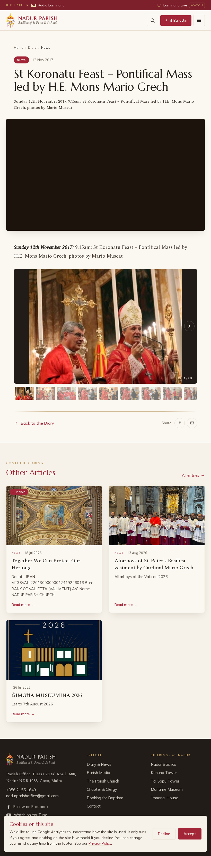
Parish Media (98, 772)
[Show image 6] (129, 393)
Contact (94, 806)
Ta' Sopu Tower (165, 781)
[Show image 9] (193, 393)
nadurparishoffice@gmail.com (32, 795)
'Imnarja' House (164, 797)
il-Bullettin (178, 20)
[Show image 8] (172, 393)
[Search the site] (152, 20)
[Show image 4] (87, 393)
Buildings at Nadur (171, 755)
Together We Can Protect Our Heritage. (46, 564)
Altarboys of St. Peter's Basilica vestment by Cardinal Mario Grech (154, 564)
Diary (32, 47)
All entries (190, 475)
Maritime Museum (167, 789)
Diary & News (99, 764)
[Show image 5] (108, 393)
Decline (164, 833)
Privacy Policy (100, 843)
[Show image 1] (24, 393)
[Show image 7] (151, 393)
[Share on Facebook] (179, 423)
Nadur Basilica (163, 764)
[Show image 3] (66, 393)
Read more (23, 604)
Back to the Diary (37, 423)
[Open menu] (199, 20)
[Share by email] (192, 423)
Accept (189, 833)
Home (18, 47)
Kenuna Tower (164, 772)
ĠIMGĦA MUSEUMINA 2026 (47, 695)
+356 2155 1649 (21, 789)
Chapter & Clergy (102, 789)
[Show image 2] (45, 393)
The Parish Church (103, 781)
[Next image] (189, 326)
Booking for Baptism (105, 797)
